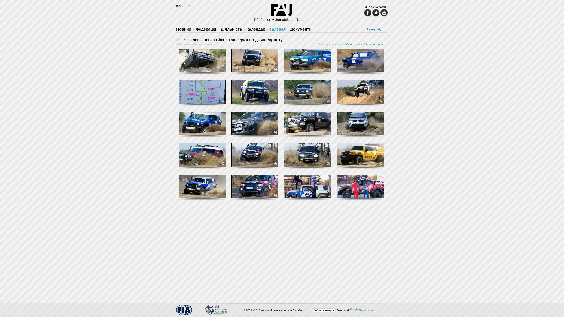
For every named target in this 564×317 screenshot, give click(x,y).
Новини (183, 29)
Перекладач (366, 310)
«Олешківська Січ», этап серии (364, 44)
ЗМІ (178, 6)
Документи (301, 29)
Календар (256, 29)
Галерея (278, 29)
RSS (187, 6)
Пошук (372, 29)
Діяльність (231, 29)
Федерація (206, 29)
